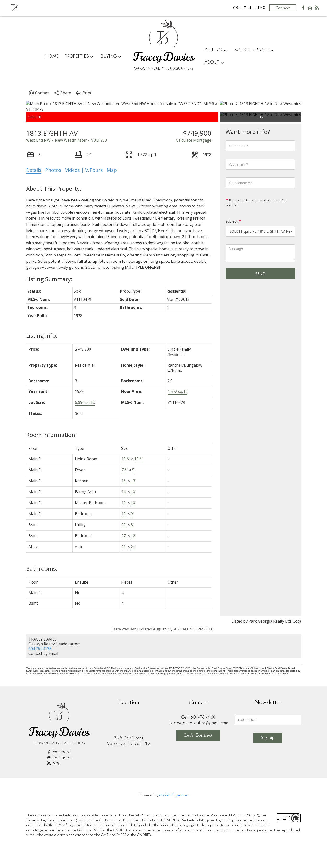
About (211, 62)
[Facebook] (303, 8)
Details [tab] (33, 170)
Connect (282, 8)
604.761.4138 (39, 648)
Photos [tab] (53, 170)
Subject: (232, 221)
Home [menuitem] (52, 56)
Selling (213, 50)
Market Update (251, 50)
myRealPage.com (173, 795)
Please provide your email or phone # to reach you (256, 202)
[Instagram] (310, 9)
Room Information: (51, 435)
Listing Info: (41, 335)
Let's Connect (198, 735)
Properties (77, 56)
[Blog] (317, 8)
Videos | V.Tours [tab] (84, 170)
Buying (109, 56)
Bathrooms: (41, 568)
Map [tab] (112, 170)
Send (260, 273)
